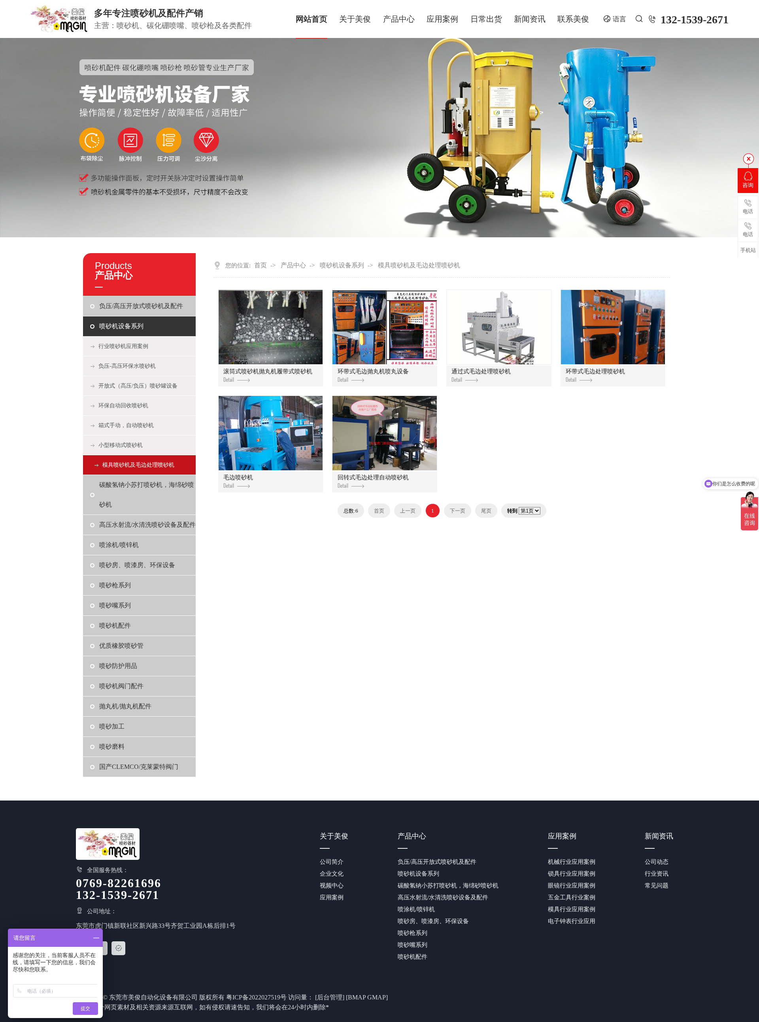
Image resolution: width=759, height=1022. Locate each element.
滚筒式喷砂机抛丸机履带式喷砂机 (267, 371)
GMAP (376, 997)
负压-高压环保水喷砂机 (127, 366)
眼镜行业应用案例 (571, 885)
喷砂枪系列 (115, 585)
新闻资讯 (530, 19)
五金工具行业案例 (571, 897)
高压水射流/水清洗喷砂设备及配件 (147, 524)
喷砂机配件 (115, 625)
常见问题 (656, 885)
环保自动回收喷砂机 (123, 406)
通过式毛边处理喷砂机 (481, 371)
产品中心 (399, 19)
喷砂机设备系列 (121, 326)
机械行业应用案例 (571, 862)
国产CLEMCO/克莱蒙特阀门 (138, 766)
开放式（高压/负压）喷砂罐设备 (137, 386)
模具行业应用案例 (571, 909)
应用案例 (442, 19)
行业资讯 (656, 874)
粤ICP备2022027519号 (256, 997)
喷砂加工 (112, 726)
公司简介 (332, 862)
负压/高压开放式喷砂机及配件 (141, 306)
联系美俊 (573, 19)
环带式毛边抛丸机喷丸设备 (373, 371)
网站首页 (311, 19)
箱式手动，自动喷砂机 (126, 425)
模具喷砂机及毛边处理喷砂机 (138, 465)
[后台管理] (329, 997)
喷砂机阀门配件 (121, 686)
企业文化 (332, 874)
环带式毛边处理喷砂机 (595, 371)
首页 (260, 265)
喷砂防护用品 (118, 665)
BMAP (357, 997)
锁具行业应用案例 (571, 874)
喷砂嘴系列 (115, 605)
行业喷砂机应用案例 (123, 346)
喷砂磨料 (112, 746)
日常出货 (486, 19)
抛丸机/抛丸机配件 (125, 706)
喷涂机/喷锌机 (119, 544)
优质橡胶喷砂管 (121, 645)
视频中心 (332, 885)
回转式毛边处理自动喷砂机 (373, 477)
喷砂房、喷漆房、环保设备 (137, 565)
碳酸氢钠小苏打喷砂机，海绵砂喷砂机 (146, 494)
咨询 (747, 185)
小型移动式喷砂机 (120, 445)
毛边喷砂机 (238, 477)
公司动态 (656, 862)
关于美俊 (355, 19)
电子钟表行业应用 (571, 921)
